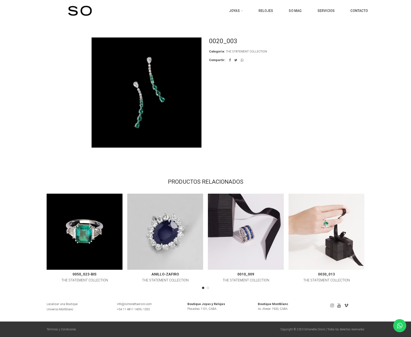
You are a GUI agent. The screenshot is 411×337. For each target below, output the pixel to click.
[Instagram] (332, 305)
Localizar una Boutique (62, 304)
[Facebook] (230, 60)
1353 (146, 309)
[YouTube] (339, 305)
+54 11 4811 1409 (129, 309)
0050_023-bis (85, 274)
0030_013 (326, 274)
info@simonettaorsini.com (134, 304)
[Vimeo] (346, 305)
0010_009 (245, 274)
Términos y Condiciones (61, 329)
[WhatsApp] (242, 60)
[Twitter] (236, 60)
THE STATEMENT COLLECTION (246, 51)
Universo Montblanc (60, 309)
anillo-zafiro (165, 274)
